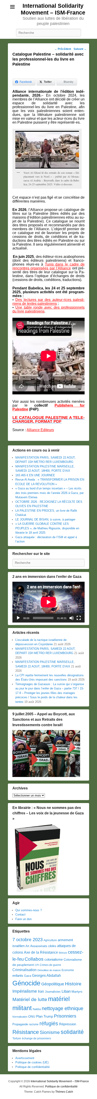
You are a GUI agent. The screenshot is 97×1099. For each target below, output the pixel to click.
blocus (63, 952)
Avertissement (24, 1058)
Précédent (62, 49)
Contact (20, 914)
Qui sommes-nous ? (28, 910)
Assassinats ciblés (43, 946)
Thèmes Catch (64, 1091)
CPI (37, 965)
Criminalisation (24, 970)
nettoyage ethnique (62, 1008)
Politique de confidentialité (32, 1067)
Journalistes (53, 991)
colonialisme (53, 959)
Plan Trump (44, 1016)
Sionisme (50, 1032)
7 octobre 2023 (27, 939)
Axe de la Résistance (41, 952)
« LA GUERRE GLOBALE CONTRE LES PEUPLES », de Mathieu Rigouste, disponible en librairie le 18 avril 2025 (47, 528)
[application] (48, 602)
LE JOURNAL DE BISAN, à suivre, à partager (45, 519)
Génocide (26, 983)
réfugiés (48, 1023)
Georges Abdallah (46, 975)
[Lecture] (18, 618)
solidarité (72, 1032)
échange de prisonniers (36, 1038)
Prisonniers (65, 1016)
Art (27, 946)
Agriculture (50, 940)
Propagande (20, 1024)
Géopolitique (52, 984)
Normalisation (19, 1016)
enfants (17, 975)
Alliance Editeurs (40, 430)
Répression (67, 1024)
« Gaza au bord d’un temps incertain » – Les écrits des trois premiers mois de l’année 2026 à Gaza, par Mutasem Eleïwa (49, 493)
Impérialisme (24, 991)
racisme (34, 1024)
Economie (68, 970)
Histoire (73, 983)
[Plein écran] (78, 618)
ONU (31, 1016)
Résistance (25, 1032)
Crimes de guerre (50, 965)
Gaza (27, 975)
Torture (16, 1038)
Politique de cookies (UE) (31, 1062)
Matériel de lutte (29, 999)
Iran (41, 991)
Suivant (80, 49)
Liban (66, 991)
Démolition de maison (49, 970)
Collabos (34, 959)
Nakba (37, 1009)
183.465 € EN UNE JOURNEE (35, 475)
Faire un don (23, 919)
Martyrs (77, 991)
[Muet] (71, 618)
